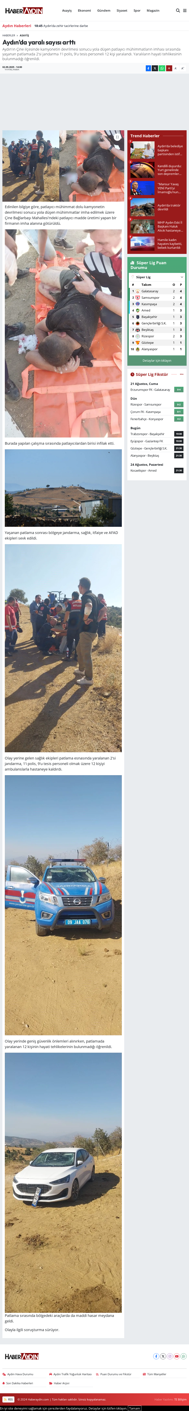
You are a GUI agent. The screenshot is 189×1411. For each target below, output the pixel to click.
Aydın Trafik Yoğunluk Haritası (73, 1374)
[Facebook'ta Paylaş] (148, 68)
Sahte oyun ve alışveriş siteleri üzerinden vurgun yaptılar (79, 26)
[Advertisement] (94, 101)
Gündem (103, 10)
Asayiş (67, 10)
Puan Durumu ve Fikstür (115, 1374)
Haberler (8, 35)
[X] (163, 1356)
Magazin (153, 10)
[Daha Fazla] (169, 68)
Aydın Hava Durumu (20, 1374)
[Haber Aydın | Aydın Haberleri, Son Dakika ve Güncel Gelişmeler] (23, 10)
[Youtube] (177, 1356)
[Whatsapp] (184, 1356)
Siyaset (122, 10)
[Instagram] (170, 1356)
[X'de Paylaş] (155, 68)
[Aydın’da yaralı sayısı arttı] (63, 166)
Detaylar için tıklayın (157, 360)
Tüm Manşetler (156, 1374)
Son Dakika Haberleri (19, 1383)
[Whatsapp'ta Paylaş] (162, 68)
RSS (10, 1399)
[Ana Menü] (183, 11)
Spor (137, 10)
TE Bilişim (180, 1399)
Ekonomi (84, 10)
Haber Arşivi (61, 1383)
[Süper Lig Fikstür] (181, 374)
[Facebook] (156, 1356)
